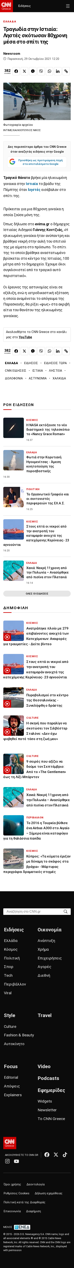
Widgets (45, 1101)
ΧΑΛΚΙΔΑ (59, 378)
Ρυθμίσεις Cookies (16, 1193)
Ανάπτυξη (46, 940)
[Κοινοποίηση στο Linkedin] (57, 71)
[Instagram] (7, 1161)
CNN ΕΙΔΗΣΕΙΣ (15, 370)
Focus (11, 1066)
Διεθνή (44, 975)
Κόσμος (11, 949)
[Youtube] (16, 1161)
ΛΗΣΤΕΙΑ (55, 370)
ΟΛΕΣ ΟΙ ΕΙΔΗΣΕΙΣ (37, 593)
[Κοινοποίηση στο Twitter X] (24, 71)
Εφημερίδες (51, 1090)
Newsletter (47, 1110)
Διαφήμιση (33, 1211)
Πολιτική (12, 958)
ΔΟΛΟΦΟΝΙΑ (14, 378)
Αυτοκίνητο (14, 1043)
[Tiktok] (64, 1154)
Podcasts (48, 1078)
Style (9, 1015)
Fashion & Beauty (19, 1035)
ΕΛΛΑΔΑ (9, 21)
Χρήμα (43, 949)
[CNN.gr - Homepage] (6, 6)
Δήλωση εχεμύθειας (48, 1193)
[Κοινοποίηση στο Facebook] (16, 71)
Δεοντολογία (36, 1184)
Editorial (11, 1077)
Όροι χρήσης (12, 1184)
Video (44, 1066)
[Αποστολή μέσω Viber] (41, 71)
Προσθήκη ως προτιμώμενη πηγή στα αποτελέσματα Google (40, 162)
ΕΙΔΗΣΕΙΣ (31, 363)
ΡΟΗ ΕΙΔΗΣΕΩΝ (18, 405)
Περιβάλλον (15, 984)
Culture (10, 1026)
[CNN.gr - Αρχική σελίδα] (9, 1143)
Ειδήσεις (24, 6)
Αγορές (44, 966)
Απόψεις (12, 1086)
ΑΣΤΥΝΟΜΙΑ (38, 378)
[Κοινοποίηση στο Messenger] (33, 71)
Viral (8, 993)
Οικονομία (49, 930)
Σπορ (8, 966)
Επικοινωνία (12, 1211)
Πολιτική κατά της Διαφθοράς (24, 1202)
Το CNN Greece (51, 1118)
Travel (45, 1015)
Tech (8, 975)
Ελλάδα (10, 940)
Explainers (13, 1095)
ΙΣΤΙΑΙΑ (37, 370)
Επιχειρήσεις (50, 958)
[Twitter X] (55, 1154)
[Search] (65, 911)
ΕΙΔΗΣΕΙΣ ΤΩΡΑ (55, 363)
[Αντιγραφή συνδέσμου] (66, 71)
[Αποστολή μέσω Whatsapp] (49, 71)
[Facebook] (46, 1154)
